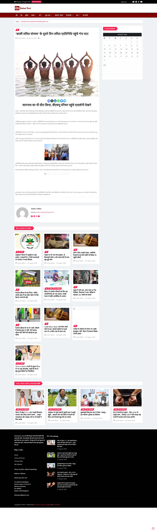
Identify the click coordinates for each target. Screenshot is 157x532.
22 (132, 53)
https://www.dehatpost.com (45, 212)
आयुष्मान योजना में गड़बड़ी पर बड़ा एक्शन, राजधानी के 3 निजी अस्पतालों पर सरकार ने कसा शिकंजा (27, 257)
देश (21, 15)
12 (115, 49)
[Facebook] (48, 100)
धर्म (40, 15)
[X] (52, 100)
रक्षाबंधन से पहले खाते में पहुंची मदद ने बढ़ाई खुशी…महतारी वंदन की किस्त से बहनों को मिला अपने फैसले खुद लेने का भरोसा (61, 414)
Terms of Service (19, 458)
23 (137, 53)
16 (137, 49)
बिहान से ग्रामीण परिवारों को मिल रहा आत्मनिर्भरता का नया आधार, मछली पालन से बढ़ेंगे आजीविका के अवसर (56, 293)
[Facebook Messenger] (61, 100)
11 (110, 49)
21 (126, 53)
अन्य (77, 15)
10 (104, 49)
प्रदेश (33, 15)
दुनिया (26, 15)
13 (121, 49)
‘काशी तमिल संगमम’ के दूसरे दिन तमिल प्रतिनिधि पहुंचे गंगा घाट (34, 21)
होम (17, 15)
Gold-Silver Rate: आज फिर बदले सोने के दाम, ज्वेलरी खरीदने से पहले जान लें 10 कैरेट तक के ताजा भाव (56, 329)
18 (110, 53)
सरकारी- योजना (59, 15)
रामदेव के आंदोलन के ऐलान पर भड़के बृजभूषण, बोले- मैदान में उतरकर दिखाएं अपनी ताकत (85, 331)
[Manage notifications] (153, 528)
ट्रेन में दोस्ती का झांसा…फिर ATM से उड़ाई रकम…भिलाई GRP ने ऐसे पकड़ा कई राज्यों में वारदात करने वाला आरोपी (127, 414)
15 (132, 49)
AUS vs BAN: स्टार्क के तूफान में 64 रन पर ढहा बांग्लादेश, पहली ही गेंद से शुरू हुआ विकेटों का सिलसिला (27, 368)
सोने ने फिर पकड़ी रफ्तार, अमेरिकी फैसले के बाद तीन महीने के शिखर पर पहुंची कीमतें (84, 255)
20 (121, 53)
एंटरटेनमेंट (69, 15)
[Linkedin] (55, 100)
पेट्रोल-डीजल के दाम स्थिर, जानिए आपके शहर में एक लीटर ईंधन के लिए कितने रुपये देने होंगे (27, 295)
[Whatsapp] (58, 100)
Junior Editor (21, 38)
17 (104, 53)
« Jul (104, 65)
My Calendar (18, 464)
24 (104, 56)
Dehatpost (37, 505)
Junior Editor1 (22, 263)
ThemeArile (56, 505)
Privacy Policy (18, 461)
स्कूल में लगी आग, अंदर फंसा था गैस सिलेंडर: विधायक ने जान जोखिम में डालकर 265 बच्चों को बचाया (84, 292)
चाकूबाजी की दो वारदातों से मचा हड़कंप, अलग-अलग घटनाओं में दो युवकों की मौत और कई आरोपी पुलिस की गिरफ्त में (67, 485)
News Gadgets (46, 505)
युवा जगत (48, 15)
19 (115, 53)
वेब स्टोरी (85, 15)
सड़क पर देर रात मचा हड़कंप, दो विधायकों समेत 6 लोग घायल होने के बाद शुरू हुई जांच (56, 257)
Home (17, 21)
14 (126, 49)
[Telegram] (64, 100)
